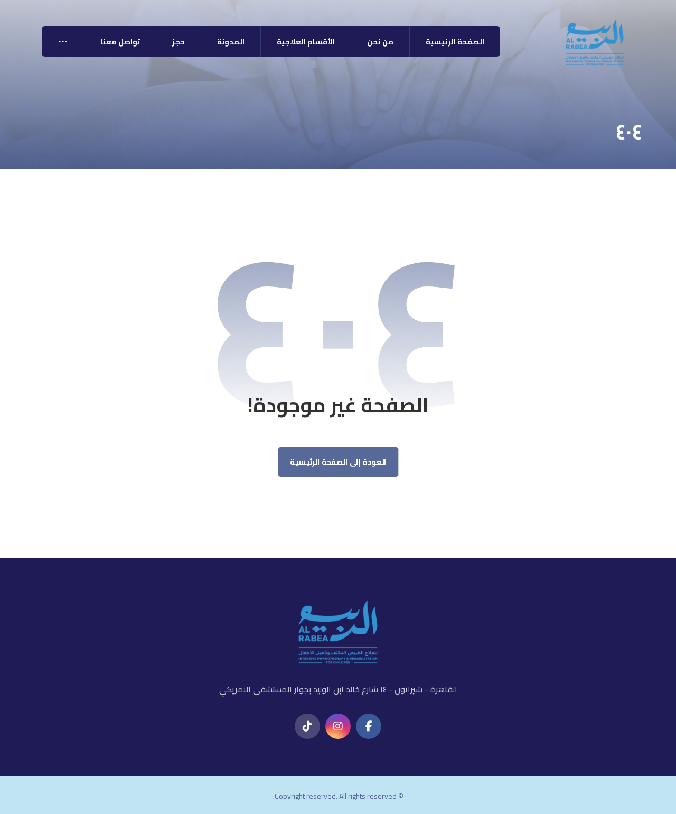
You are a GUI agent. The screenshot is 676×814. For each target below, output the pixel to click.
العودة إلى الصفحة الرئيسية (338, 462)
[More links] (63, 41)
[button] (368, 726)
